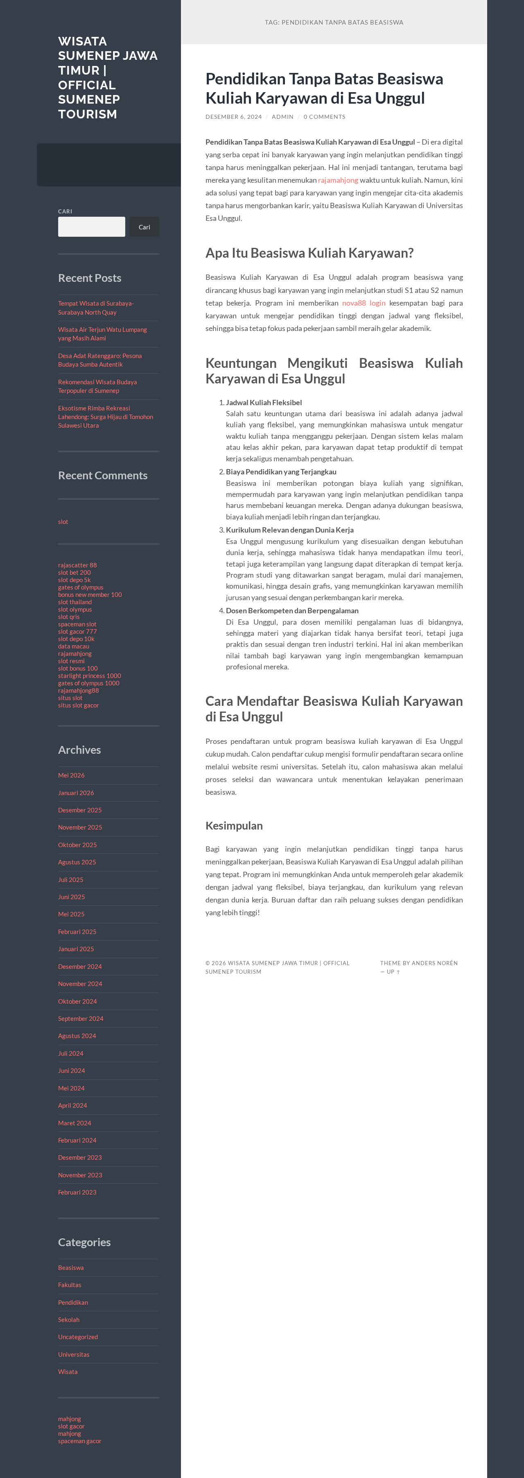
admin (283, 116)
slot (63, 521)
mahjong (69, 1418)
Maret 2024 (74, 1123)
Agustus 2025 (77, 862)
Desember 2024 (80, 966)
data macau (73, 646)
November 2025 (80, 827)
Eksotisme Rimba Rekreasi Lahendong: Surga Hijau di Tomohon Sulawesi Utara (105, 416)
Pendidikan (73, 1302)
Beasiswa (71, 1267)
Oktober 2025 (77, 844)
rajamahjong (75, 653)
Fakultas (69, 1284)
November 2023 (80, 1175)
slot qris (69, 616)
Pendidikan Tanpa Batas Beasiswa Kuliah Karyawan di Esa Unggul (324, 87)
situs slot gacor (78, 705)
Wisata (68, 1371)
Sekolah (68, 1319)
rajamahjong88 (78, 690)
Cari (65, 211)
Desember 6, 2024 (234, 116)
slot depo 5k (74, 579)
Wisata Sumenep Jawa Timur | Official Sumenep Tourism (108, 78)
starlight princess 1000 (89, 675)
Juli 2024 (71, 1053)
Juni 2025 (71, 896)
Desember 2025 (80, 810)
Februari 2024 (77, 1140)
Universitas (74, 1354)
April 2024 (72, 1105)
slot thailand (75, 601)
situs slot (70, 697)
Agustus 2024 (77, 1035)
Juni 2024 (71, 1070)
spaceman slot (77, 624)
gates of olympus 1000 (89, 683)
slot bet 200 (74, 572)
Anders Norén (435, 963)
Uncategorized (78, 1336)
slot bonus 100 (78, 668)
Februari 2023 (77, 1192)
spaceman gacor (80, 1440)
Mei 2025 (71, 914)
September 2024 (81, 1018)
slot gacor (71, 1426)
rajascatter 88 (77, 565)
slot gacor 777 (77, 631)
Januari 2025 (76, 948)
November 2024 (80, 983)
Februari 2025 (77, 931)
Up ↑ (394, 971)
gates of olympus (81, 587)
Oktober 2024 (77, 1001)
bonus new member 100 (90, 594)
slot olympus (75, 609)
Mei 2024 (71, 1088)
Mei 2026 (71, 775)
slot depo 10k (76, 638)
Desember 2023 (80, 1157)
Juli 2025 (71, 879)
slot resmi (71, 660)
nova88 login (364, 302)
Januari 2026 (76, 792)
